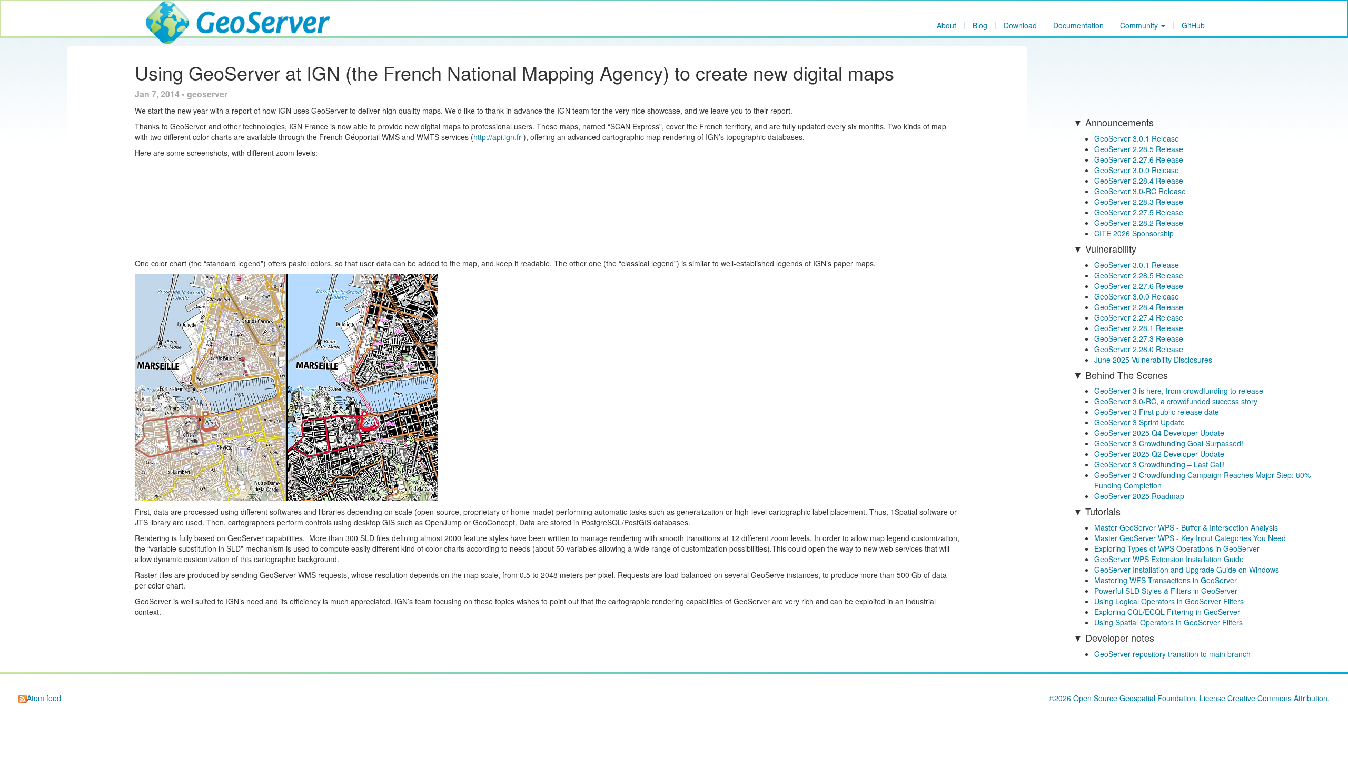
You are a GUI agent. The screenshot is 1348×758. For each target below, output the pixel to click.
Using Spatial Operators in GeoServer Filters (1168, 622)
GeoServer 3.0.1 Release (1136, 138)
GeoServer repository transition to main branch (1172, 654)
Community (1140, 25)
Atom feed (44, 698)
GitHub (1193, 25)
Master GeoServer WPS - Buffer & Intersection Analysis (1186, 527)
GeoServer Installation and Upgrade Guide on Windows (1186, 569)
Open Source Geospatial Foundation (1134, 698)
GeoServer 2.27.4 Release (1138, 317)
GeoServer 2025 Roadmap (1139, 496)
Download (1020, 25)
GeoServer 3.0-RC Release (1140, 191)
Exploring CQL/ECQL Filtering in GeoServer (1167, 611)
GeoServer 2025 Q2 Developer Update (1159, 453)
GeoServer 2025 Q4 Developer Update (1159, 432)
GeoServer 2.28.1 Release (1138, 328)
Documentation (1078, 25)
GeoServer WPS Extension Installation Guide (1169, 559)
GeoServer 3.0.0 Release (1136, 170)
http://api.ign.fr (497, 137)
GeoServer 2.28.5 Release (1138, 149)
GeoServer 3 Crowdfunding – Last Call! (1159, 464)
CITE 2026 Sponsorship (1134, 233)
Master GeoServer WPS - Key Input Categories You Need (1190, 538)
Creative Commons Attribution (1277, 698)
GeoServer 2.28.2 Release (1138, 222)
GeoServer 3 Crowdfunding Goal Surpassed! (1168, 443)
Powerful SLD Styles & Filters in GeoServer (1165, 590)
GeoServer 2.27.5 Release (1138, 212)
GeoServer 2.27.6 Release (1138, 159)
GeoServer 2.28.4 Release (1138, 180)
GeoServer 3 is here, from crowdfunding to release (1178, 390)
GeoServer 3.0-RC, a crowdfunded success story (1175, 401)
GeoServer (177, 14)
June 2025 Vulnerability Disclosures (1153, 359)
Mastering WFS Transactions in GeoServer (1165, 580)
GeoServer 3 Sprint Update (1139, 422)
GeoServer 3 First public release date (1156, 411)
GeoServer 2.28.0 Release (1138, 349)
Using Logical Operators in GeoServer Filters (1169, 601)
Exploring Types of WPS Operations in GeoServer (1177, 548)
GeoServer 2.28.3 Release (1138, 201)
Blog (980, 25)
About (946, 25)
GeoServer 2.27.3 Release (1138, 338)
